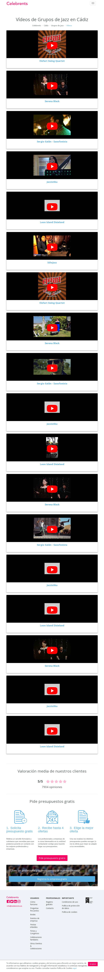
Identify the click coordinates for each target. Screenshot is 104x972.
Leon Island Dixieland (52, 222)
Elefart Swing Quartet (52, 60)
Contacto (50, 908)
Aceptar (93, 964)
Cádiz (46, 25)
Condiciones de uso (70, 902)
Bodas (33, 914)
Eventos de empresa (34, 919)
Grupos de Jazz (57, 25)
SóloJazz (52, 262)
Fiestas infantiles (34, 925)
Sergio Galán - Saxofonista (52, 141)
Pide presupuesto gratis (52, 858)
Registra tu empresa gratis (52, 879)
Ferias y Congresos (34, 932)
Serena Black (52, 101)
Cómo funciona (33, 903)
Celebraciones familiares (36, 938)
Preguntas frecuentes (34, 909)
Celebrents (36, 25)
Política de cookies (69, 912)
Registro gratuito (49, 903)
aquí (74, 968)
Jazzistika (52, 181)
